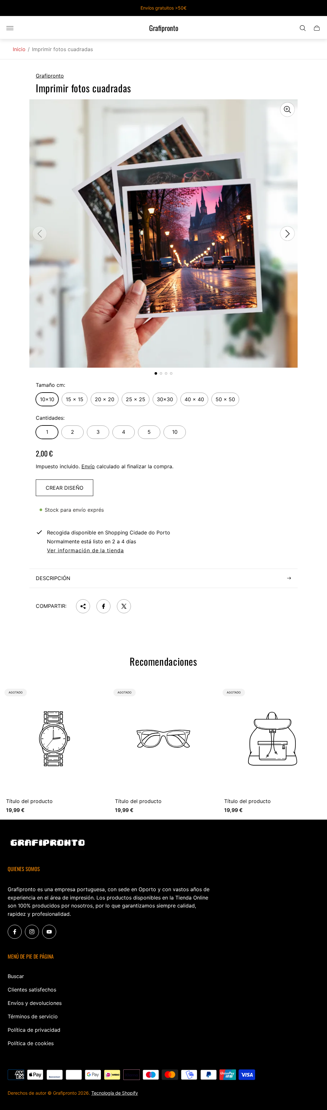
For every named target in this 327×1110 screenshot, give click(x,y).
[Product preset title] (54, 738)
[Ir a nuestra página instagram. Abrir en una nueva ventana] (32, 932)
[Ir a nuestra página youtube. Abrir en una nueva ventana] (49, 932)
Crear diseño (64, 488)
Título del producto (29, 801)
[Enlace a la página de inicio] (47, 845)
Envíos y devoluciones (35, 1003)
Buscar (16, 976)
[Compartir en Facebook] (103, 606)
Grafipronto (163, 28)
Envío (88, 466)
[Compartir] (83, 606)
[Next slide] (287, 233)
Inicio (19, 49)
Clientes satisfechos (32, 989)
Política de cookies (31, 1043)
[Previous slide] (40, 233)
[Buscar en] (303, 28)
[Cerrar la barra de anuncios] (317, 8)
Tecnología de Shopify (114, 1093)
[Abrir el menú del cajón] (10, 28)
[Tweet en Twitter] (124, 606)
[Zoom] (287, 110)
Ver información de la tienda (85, 550)
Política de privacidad (34, 1030)
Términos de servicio (33, 1016)
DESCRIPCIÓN (53, 578)
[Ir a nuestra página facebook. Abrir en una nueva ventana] (15, 932)
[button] (156, 373)
